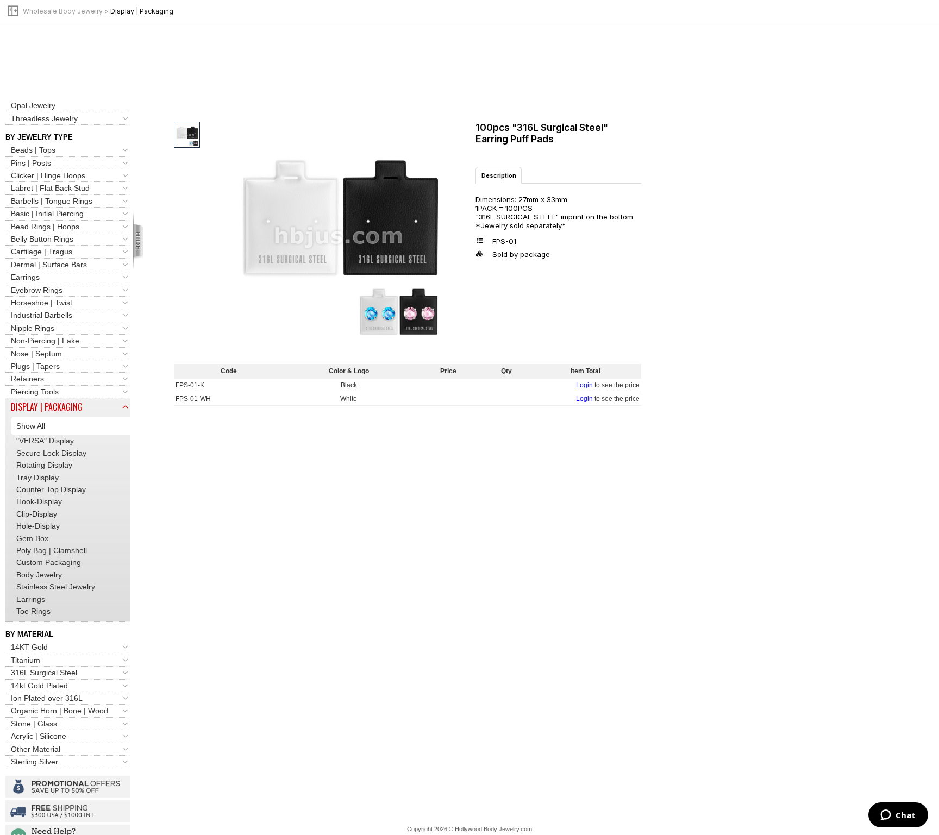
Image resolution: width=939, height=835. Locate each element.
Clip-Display (36, 514)
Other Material (35, 749)
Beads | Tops (33, 150)
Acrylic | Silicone (38, 736)
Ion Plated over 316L (47, 698)
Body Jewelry (39, 574)
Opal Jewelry (33, 105)
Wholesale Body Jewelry (63, 11)
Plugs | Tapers (35, 366)
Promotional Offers (67, 787)
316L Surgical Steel (44, 672)
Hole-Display (38, 526)
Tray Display (37, 477)
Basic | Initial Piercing (47, 213)
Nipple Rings (32, 328)
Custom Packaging (48, 562)
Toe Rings (33, 611)
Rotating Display (44, 465)
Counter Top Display (51, 489)
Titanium (25, 660)
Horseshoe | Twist (41, 302)
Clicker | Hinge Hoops (48, 175)
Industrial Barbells (41, 315)
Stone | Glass (34, 723)
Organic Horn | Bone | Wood (59, 710)
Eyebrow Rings (36, 290)
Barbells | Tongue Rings (51, 201)
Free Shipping (67, 811)
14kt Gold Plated (39, 685)
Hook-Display (39, 501)
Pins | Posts (31, 163)
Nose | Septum (36, 353)
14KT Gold (29, 647)
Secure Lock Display (51, 453)
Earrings (25, 277)
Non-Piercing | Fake (45, 340)
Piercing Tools (35, 391)
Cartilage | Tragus (41, 251)
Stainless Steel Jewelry (55, 586)
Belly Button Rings (42, 239)
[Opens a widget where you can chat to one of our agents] (898, 816)
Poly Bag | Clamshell (51, 550)
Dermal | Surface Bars (49, 264)
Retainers (27, 378)
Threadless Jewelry (44, 118)
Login (584, 385)
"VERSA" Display (45, 440)
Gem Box (32, 538)
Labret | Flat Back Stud (50, 188)
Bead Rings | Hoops (45, 226)
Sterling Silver (34, 761)
